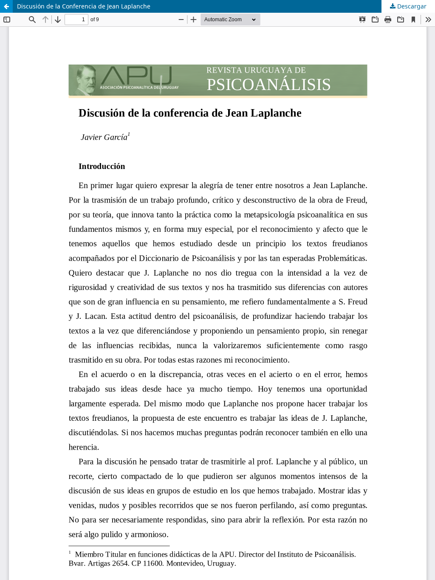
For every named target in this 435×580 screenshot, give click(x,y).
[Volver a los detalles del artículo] (6, 6)
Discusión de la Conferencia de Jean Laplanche (83, 6)
